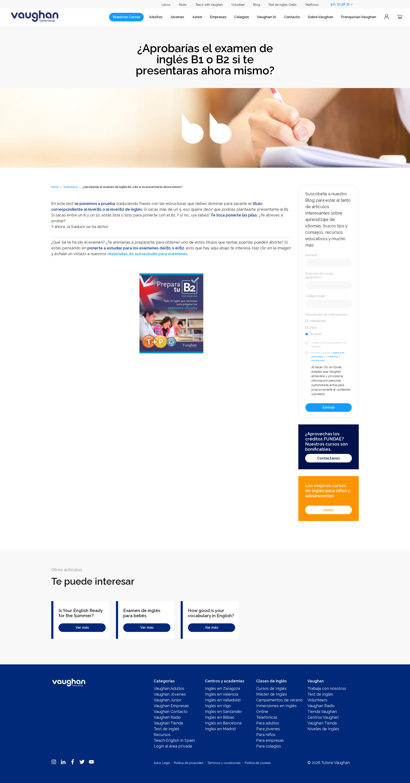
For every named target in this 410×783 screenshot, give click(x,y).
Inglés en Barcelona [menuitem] (223, 723)
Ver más (82, 628)
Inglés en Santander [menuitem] (223, 711)
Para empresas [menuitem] (270, 740)
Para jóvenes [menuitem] (268, 729)
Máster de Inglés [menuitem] (271, 694)
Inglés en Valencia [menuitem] (221, 694)
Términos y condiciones (224, 763)
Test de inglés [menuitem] (166, 729)
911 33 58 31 (340, 4)
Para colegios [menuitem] (268, 746)
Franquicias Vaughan (358, 17)
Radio (183, 4)
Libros (166, 4)
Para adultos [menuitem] (267, 723)
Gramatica (70, 186)
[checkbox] (328, 327)
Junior (197, 17)
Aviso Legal (162, 763)
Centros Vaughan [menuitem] (323, 717)
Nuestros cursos (126, 17)
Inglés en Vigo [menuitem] (218, 706)
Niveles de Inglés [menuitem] (323, 729)
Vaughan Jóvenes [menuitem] (170, 694)
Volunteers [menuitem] (317, 700)
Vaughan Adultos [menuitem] (169, 688)
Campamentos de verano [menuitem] (279, 700)
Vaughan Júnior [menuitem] (168, 700)
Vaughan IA (266, 17)
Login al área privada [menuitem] (173, 746)
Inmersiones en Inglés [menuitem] (276, 706)
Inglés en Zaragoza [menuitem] (222, 688)
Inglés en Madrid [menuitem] (220, 729)
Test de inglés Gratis (282, 4)
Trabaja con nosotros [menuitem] (327, 688)
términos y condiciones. (325, 358)
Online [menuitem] (262, 711)
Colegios (241, 17)
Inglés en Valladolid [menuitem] (222, 700)
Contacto (292, 17)
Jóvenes (177, 17)
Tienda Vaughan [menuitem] (322, 711)
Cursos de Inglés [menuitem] (271, 688)
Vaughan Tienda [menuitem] (168, 723)
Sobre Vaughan (320, 17)
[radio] (328, 321)
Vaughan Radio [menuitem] (167, 717)
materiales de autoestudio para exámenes (147, 254)
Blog (256, 4)
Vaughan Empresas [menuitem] (171, 706)
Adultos (155, 17)
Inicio (55, 186)
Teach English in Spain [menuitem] (174, 740)
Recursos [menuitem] (162, 734)
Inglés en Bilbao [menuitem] (219, 717)
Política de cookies (258, 763)
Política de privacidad (188, 763)
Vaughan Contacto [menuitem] (170, 711)
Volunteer (238, 4)
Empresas (218, 17)
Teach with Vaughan (209, 4)
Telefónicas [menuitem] (266, 717)
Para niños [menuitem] (265, 734)
